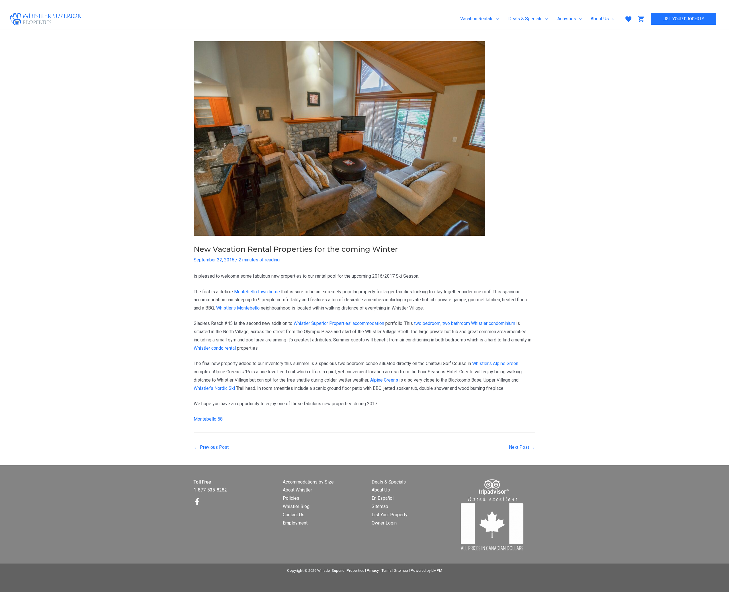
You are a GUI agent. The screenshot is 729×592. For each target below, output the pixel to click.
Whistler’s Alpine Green (495, 363)
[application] (496, 19)
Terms (386, 570)
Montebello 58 (208, 419)
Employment (295, 523)
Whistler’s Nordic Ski (214, 388)
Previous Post (211, 447)
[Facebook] (197, 501)
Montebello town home (257, 291)
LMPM (436, 570)
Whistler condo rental (215, 348)
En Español (383, 498)
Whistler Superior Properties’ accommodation (339, 323)
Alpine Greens (384, 380)
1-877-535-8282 (210, 490)
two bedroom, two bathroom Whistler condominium (464, 323)
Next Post (522, 447)
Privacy (373, 570)
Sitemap (380, 506)
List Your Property (389, 514)
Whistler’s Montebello (238, 308)
